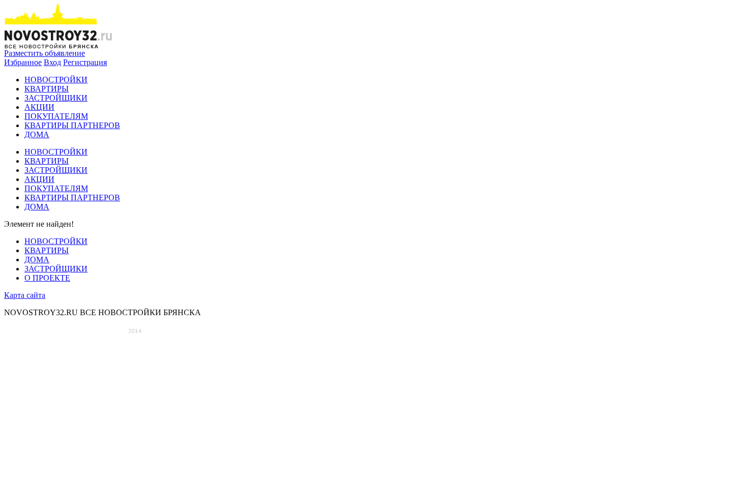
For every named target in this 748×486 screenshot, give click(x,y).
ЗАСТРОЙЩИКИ (56, 98)
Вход (52, 62)
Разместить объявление (44, 53)
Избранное (23, 62)
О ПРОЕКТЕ (47, 278)
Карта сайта (24, 295)
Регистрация (85, 62)
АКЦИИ (39, 107)
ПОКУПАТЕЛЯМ (56, 116)
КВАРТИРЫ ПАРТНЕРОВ (72, 125)
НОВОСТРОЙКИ (56, 79)
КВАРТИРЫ (46, 88)
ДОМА (36, 134)
